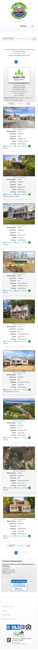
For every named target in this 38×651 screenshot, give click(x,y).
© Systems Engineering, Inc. (19, 643)
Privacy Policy (9, 619)
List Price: (13, 134)
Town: (14, 141)
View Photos (9, 146)
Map (26, 146)
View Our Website (19, 93)
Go (34, 38)
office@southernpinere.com (19, 91)
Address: (13, 139)
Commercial (7, 100)
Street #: (13, 136)
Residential (17, 98)
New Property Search (19, 53)
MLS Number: (11, 131)
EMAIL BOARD (6, 574)
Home (4, 611)
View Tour (19, 146)
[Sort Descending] (28, 103)
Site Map (6, 615)
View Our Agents (19, 95)
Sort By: (11, 104)
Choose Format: (9, 98)
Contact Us (7, 606)
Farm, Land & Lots (26, 98)
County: (13, 144)
